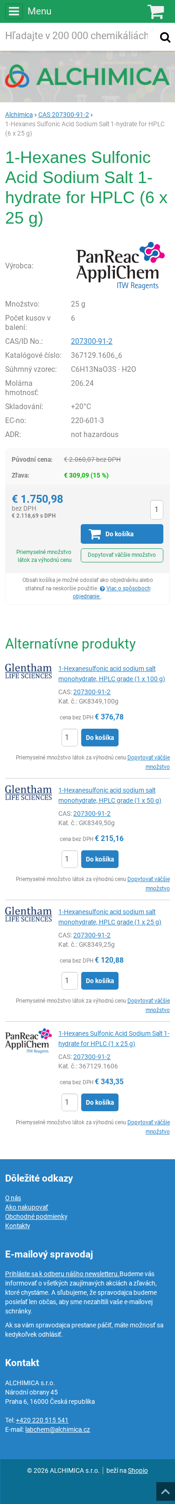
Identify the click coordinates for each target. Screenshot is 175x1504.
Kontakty (17, 1226)
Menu (39, 11)
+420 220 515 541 (42, 1420)
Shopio (138, 1470)
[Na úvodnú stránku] (87, 76)
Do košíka (100, 737)
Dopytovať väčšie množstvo (122, 555)
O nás (13, 1198)
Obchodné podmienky (36, 1216)
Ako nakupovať (26, 1207)
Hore (165, 1488)
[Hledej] (165, 37)
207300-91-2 (91, 341)
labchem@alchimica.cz (57, 1429)
